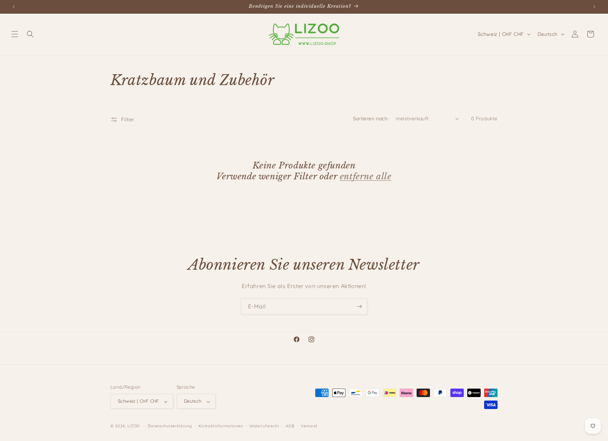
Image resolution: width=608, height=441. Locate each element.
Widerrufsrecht (264, 425)
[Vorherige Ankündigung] (13, 6)
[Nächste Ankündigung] (594, 6)
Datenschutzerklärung (170, 425)
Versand (309, 425)
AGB (290, 425)
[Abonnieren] (359, 306)
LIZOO (133, 426)
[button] (15, 34)
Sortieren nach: (371, 118)
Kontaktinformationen (220, 425)
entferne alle (366, 176)
